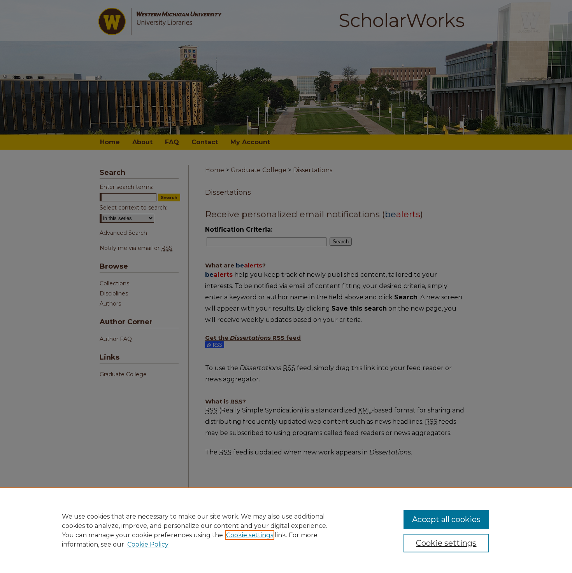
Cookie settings (249, 535)
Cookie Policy (147, 544)
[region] (286, 530)
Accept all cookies (446, 519)
